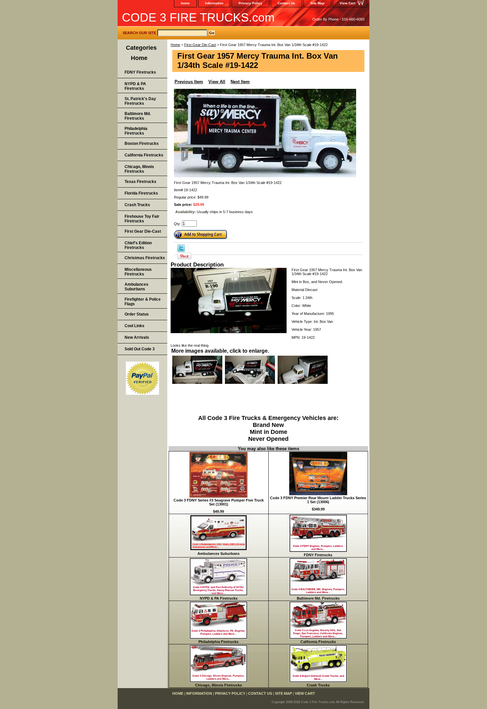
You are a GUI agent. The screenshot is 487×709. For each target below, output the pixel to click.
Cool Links (134, 326)
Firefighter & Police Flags (143, 301)
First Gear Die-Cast (200, 45)
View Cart (347, 3)
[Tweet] (181, 251)
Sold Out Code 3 (140, 349)
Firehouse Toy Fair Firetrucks (142, 218)
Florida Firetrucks (141, 193)
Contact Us (286, 3)
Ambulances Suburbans (218, 554)
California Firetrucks (318, 642)
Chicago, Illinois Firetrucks (218, 685)
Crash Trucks (318, 685)
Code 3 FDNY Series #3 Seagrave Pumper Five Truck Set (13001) (219, 502)
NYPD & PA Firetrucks (219, 598)
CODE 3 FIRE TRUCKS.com (198, 17)
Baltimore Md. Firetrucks (318, 598)
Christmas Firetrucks (145, 258)
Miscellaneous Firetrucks (138, 271)
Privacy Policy (250, 3)
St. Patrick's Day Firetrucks (140, 101)
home (185, 3)
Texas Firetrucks (140, 181)
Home (175, 45)
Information (214, 3)
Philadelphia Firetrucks (218, 642)
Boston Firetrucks (142, 143)
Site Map (317, 3)
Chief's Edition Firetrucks (138, 245)
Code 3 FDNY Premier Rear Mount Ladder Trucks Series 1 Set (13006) (318, 500)
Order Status (137, 314)
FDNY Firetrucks (318, 555)
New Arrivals (137, 337)
